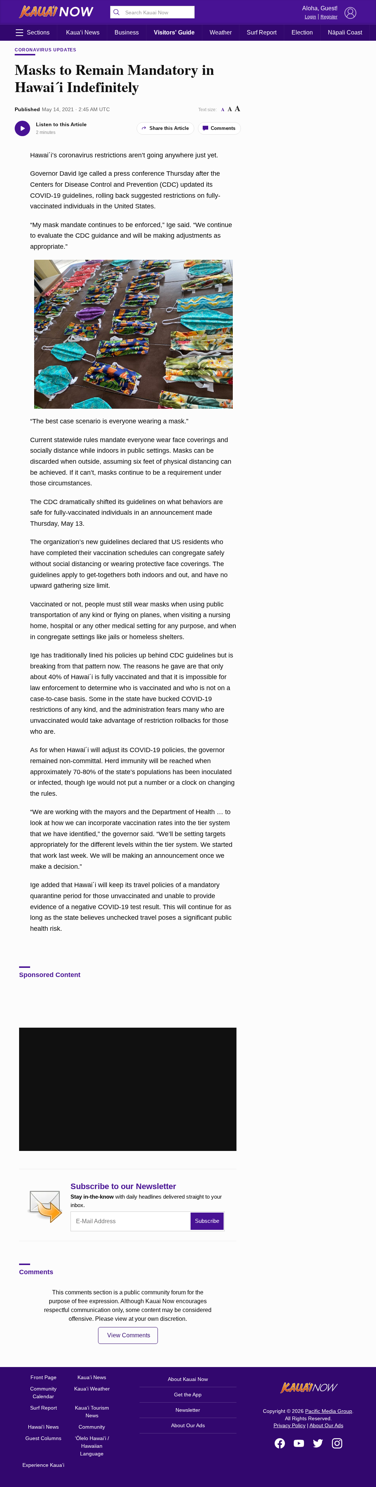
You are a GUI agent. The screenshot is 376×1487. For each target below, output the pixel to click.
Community (92, 1427)
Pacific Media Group (328, 1411)
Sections (38, 32)
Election (302, 32)
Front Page (43, 1377)
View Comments (128, 1335)
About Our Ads (188, 1425)
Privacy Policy (290, 1425)
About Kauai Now (188, 1379)
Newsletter (188, 1410)
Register (329, 16)
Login (310, 16)
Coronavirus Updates (45, 49)
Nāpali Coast (345, 32)
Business (127, 32)
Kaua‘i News (83, 32)
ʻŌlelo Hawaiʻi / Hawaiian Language (92, 1446)
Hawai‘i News (43, 1427)
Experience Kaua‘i (43, 1465)
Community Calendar (43, 1392)
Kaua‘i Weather (92, 1389)
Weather (221, 32)
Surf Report (261, 32)
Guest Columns (43, 1438)
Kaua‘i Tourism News (92, 1411)
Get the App (188, 1394)
